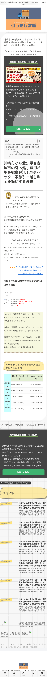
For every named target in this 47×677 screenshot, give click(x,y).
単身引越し (16, 152)
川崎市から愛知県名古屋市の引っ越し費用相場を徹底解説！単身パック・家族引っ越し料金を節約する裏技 (22, 146)
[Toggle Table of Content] (38, 141)
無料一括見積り (23, 472)
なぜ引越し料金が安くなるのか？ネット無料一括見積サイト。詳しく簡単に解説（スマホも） (29, 270)
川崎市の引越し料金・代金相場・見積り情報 (16, 483)
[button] (42, 436)
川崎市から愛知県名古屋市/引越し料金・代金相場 (24, 155)
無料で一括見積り (23, 129)
